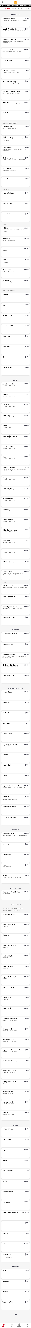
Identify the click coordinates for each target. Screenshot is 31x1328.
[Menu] (28, 2)
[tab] (6, 8)
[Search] (3, 2)
